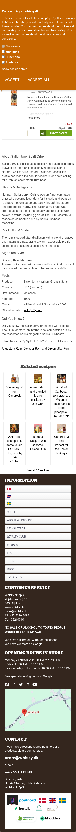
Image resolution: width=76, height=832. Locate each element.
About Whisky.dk (19, 520)
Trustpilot (15, 577)
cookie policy (63, 30)
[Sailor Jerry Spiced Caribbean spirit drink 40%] (14, 105)
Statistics (12, 62)
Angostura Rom (12, 348)
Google (47, 676)
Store (11, 512)
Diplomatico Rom (59, 348)
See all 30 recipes (38, 470)
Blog (10, 569)
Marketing (12, 52)
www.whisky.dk (14, 607)
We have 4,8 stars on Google (23, 644)
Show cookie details (14, 69)
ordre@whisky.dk (16, 611)
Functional (13, 57)
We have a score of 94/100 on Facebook (31, 640)
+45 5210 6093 (18, 772)
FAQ (9, 553)
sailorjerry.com (33, 310)
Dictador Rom (32, 348)
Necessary (13, 46)
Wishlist (13, 545)
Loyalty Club (16, 536)
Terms (11, 561)
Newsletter (16, 528)
